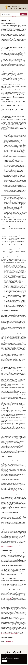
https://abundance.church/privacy (9, 633)
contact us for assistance (7, 546)
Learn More (14, 16)
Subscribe (23, 14)
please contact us (9, 641)
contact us (8, 184)
